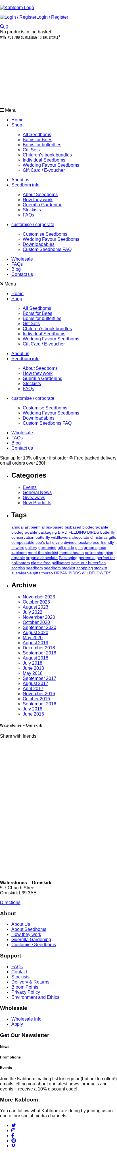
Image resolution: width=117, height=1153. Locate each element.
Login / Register (52, 17)
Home (17, 119)
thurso (47, 573)
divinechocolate (78, 542)
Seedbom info (25, 184)
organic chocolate (42, 557)
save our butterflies (88, 563)
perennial (87, 557)
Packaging (68, 557)
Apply (17, 1024)
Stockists (32, 209)
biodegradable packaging (34, 532)
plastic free (41, 563)
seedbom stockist (59, 568)
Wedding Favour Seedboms (51, 165)
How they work (38, 199)
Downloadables (39, 244)
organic (18, 557)
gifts (79, 547)
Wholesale (22, 259)
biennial (38, 527)
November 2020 (39, 617)
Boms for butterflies (42, 144)
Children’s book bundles (47, 155)
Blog (16, 269)
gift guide (66, 547)
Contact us (22, 274)
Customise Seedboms (45, 234)
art (27, 527)
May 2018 (33, 673)
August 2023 (35, 607)
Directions (10, 902)
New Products (37, 502)
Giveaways (34, 497)
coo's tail (43, 542)
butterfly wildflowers (53, 537)
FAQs (28, 214)
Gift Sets (31, 149)
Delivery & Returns (30, 982)
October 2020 (36, 622)
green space (95, 547)
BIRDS (93, 532)
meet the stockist (43, 552)
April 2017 (33, 688)
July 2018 (32, 663)
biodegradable (95, 527)
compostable (22, 542)
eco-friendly (103, 542)
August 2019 (35, 642)
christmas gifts (103, 537)
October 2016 (36, 698)
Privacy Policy (25, 992)
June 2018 (33, 668)
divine (57, 542)
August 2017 (35, 683)
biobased (73, 527)
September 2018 (39, 652)
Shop (16, 125)
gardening (47, 547)
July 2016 (32, 709)
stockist (100, 568)
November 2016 (39, 693)
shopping (84, 568)
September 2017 (39, 678)
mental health (71, 552)
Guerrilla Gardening (42, 204)
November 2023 (39, 596)
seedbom (34, 568)
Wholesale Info (26, 1019)
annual (17, 527)
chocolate (80, 537)
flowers (17, 547)
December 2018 (39, 647)
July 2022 (32, 612)
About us (20, 179)
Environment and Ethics (35, 997)
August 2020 (35, 632)
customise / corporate (32, 224)
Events (30, 487)
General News (37, 492)
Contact (19, 971)
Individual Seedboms (44, 160)
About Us (20, 924)
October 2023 (36, 602)
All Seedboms (37, 134)
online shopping (99, 552)
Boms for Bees (37, 139)
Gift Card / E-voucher (44, 170)
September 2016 (39, 703)
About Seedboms (40, 194)
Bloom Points (24, 987)
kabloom (19, 552)
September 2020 (39, 627)
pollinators (61, 563)
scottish (18, 568)
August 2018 (35, 658)
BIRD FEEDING (72, 532)
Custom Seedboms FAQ (47, 249)
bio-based (55, 527)
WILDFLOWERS (96, 573)
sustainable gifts (25, 573)
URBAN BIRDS (67, 573)
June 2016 (33, 714)
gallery (31, 547)
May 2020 (33, 637)
